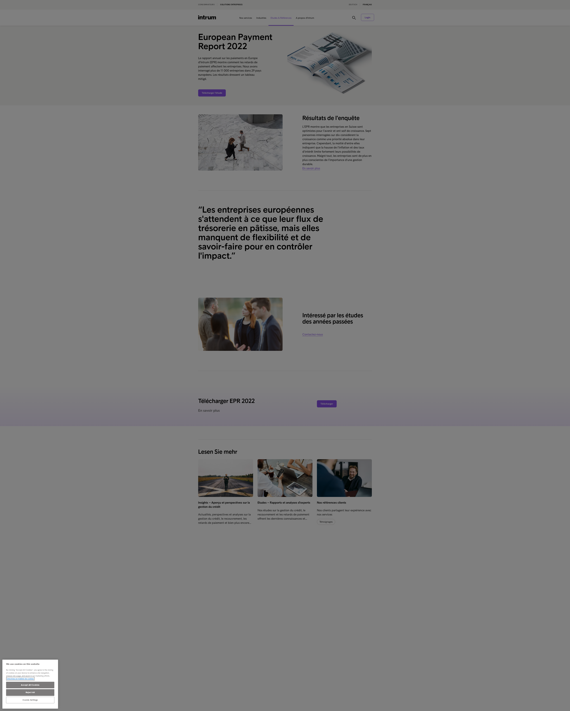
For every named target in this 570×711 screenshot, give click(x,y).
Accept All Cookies (30, 685)
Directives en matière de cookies (20, 679)
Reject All (30, 692)
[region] (30, 684)
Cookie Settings (30, 700)
